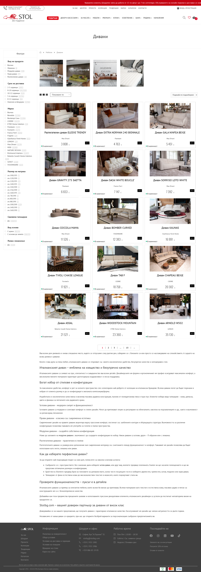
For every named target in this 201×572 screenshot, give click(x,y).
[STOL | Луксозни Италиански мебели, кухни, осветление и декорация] (40, 52)
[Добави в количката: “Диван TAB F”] (111, 263)
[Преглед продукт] (71, 120)
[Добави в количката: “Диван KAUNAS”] (164, 215)
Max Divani (66, 138)
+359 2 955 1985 (90, 542)
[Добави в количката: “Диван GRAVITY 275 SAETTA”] (59, 168)
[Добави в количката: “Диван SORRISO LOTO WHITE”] (164, 168)
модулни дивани (66, 435)
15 (127, 348)
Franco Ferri (118, 186)
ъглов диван (105, 465)
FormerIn (65, 281)
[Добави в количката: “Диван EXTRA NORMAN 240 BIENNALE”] (111, 120)
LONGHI (170, 329)
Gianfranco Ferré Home (170, 234)
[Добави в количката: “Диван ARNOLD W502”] (164, 310)
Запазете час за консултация (161, 542)
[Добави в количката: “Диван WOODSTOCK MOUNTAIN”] (111, 310)
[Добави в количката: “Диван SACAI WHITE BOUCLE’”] (111, 168)
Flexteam (118, 138)
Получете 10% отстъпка (159, 546)
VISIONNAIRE (118, 234)
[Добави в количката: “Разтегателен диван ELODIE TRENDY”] (59, 120)
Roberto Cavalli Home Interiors (66, 329)
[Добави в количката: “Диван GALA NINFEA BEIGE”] (164, 120)
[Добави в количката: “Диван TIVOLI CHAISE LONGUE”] (59, 263)
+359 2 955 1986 (90, 546)
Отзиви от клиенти (157, 550)
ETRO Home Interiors (118, 329)
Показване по (58, 94)
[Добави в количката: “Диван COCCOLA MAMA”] (59, 215)
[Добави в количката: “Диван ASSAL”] (59, 310)
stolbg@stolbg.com (91, 538)
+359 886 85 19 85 (14, 9)
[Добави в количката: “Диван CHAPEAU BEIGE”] (164, 263)
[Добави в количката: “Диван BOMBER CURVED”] (111, 215)
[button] (65, 120)
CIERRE (118, 281)
